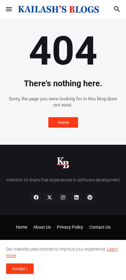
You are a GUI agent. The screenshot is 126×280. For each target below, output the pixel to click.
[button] (8, 9)
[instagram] (63, 197)
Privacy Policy (70, 227)
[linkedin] (76, 197)
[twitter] (49, 197)
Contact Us (99, 227)
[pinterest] (90, 197)
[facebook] (36, 197)
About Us (42, 227)
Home (63, 122)
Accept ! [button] (20, 268)
